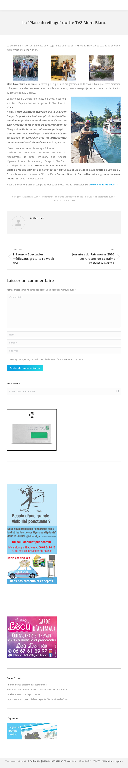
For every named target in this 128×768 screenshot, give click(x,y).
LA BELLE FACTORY (94, 761)
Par (88, 196)
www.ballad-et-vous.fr (104, 184)
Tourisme (59, 196)
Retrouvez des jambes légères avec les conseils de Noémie (37, 689)
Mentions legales (113, 761)
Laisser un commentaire (64, 200)
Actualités (28, 196)
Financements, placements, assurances (27, 684)
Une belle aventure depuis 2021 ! (23, 694)
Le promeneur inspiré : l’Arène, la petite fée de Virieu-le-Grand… (39, 699)
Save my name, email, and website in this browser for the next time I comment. (46, 359)
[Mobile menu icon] (5, 5)
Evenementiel (48, 196)
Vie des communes (74, 196)
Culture (37, 196)
